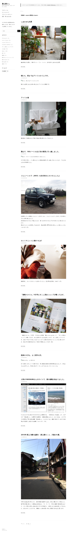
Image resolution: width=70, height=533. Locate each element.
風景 (3, 63)
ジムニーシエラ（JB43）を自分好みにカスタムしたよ (40, 176)
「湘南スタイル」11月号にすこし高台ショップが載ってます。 (43, 295)
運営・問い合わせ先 (6, 16)
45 (26, 523)
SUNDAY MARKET (6, 44)
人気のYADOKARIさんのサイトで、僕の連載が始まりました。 (43, 379)
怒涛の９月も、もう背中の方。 (32, 355)
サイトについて (5, 12)
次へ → (29, 523)
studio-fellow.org (51, 5)
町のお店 (4, 61)
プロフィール (5, 10)
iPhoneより (4, 38)
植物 (3, 55)
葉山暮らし (6, 4)
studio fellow (5, 42)
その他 (3, 48)
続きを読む (23, 66)
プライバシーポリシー (7, 14)
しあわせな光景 (26, 22)
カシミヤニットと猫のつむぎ (31, 241)
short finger (5, 40)
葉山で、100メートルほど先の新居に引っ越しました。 (40, 151)
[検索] (18, 31)
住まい (3, 51)
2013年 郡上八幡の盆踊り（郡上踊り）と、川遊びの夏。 (41, 435)
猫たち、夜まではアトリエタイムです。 (35, 76)
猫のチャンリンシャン (7, 57)
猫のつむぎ (4, 59)
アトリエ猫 (25, 97)
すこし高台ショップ (6, 46)
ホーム (22, 11)
